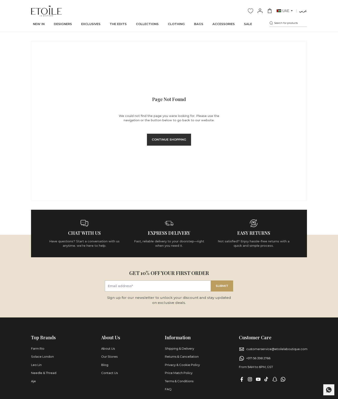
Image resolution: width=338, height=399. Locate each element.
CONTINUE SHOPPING (169, 139)
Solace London (42, 356)
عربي (303, 10)
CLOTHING (176, 24)
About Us (108, 348)
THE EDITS (118, 24)
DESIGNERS (63, 24)
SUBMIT (222, 286)
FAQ (168, 389)
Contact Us (109, 373)
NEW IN (39, 24)
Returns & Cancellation (182, 356)
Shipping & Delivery (179, 348)
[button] (285, 10)
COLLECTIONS (147, 24)
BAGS (198, 24)
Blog (104, 365)
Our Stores (109, 356)
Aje (33, 381)
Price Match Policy (178, 373)
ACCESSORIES (223, 24)
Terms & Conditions (179, 381)
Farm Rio (37, 348)
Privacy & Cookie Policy (182, 365)
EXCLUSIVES (90, 24)
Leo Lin (36, 365)
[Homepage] (46, 10)
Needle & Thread (43, 373)
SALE (248, 24)
